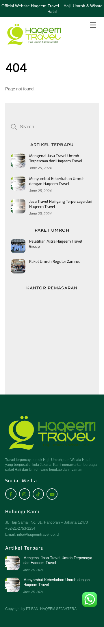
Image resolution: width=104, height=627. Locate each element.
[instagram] (25, 494)
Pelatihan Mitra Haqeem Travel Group (55, 244)
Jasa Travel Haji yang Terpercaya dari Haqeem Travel (60, 204)
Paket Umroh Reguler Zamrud (55, 261)
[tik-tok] (38, 494)
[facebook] (11, 494)
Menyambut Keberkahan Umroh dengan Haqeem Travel (57, 181)
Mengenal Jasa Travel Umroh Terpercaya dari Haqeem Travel (55, 158)
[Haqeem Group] (34, 45)
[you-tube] (52, 494)
